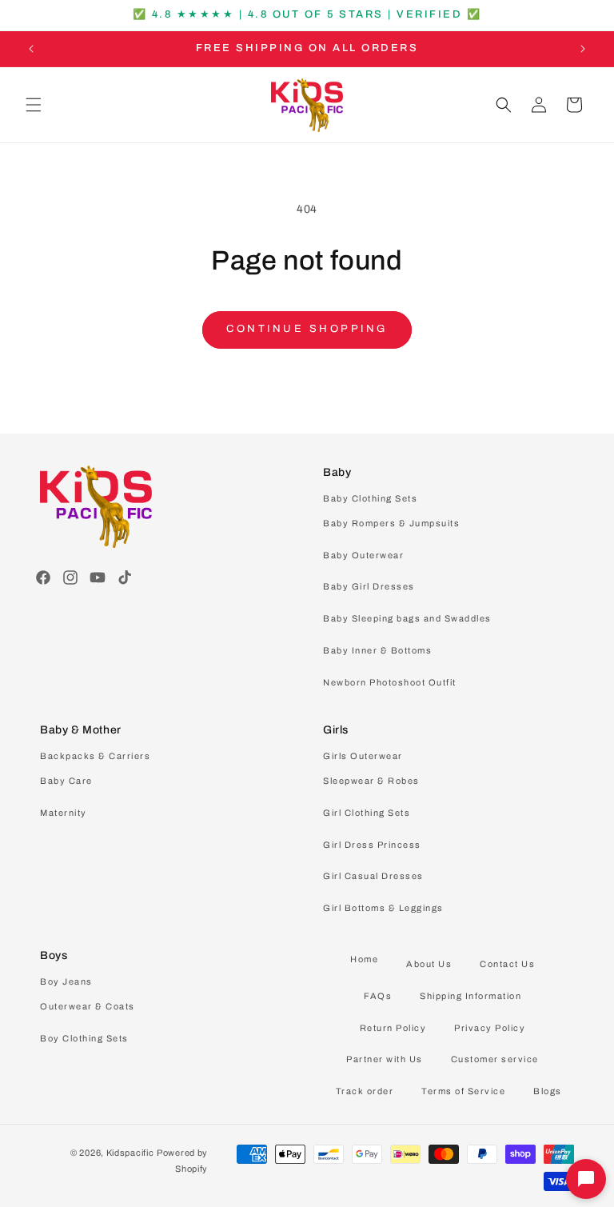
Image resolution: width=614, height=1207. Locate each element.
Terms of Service (463, 1091)
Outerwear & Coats (87, 1006)
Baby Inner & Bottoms (377, 650)
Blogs (547, 1091)
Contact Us (507, 964)
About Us (429, 964)
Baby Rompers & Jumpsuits (391, 523)
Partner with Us (384, 1059)
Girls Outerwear (363, 756)
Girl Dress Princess (372, 844)
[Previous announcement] (31, 48)
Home (364, 959)
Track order (365, 1091)
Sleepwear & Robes (371, 780)
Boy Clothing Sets (84, 1038)
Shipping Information (470, 996)
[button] (33, 104)
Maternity (63, 812)
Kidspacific (130, 1152)
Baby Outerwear (363, 555)
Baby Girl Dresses (369, 586)
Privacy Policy (489, 1028)
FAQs (378, 996)
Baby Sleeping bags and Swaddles (407, 618)
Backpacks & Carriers (95, 756)
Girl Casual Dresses (373, 876)
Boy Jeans (66, 981)
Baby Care (66, 780)
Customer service (495, 1059)
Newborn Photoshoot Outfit (390, 682)
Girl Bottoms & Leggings (383, 908)
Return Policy (393, 1028)
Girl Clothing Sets (366, 812)
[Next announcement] (582, 48)
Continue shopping (307, 328)
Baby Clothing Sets (370, 498)
